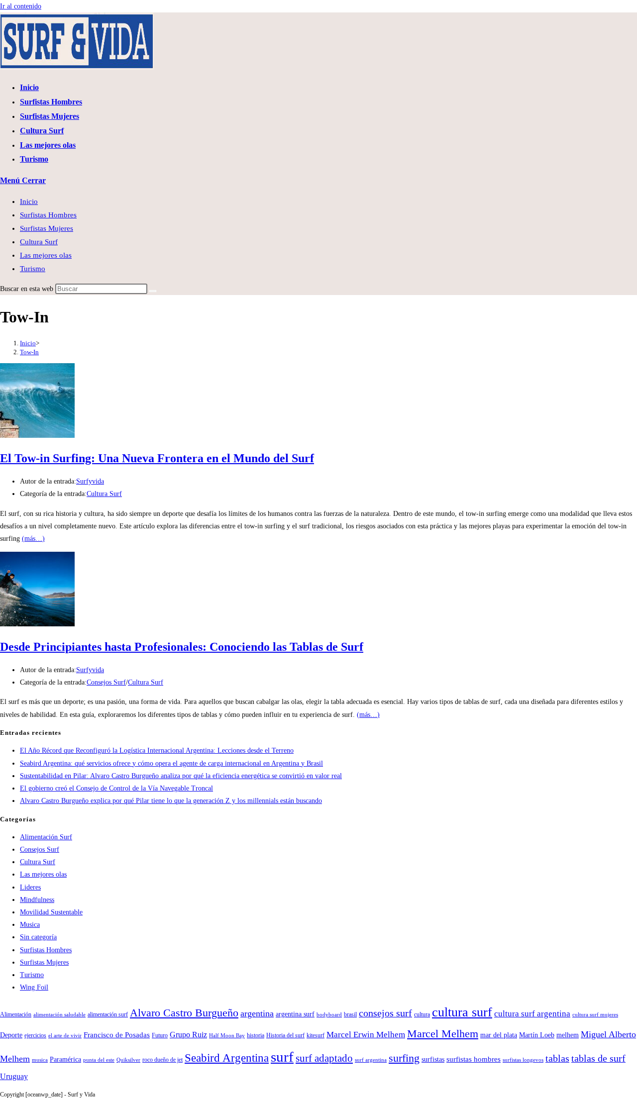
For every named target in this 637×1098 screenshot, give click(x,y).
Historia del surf (285, 1035)
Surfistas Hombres (48, 215)
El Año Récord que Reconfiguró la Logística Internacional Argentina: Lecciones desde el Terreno (157, 750)
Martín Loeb (536, 1035)
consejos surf (385, 1012)
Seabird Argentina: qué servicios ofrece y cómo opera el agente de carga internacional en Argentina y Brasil (171, 763)
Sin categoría (38, 937)
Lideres (30, 887)
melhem (567, 1035)
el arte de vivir (65, 1035)
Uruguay (14, 1076)
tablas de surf (598, 1058)
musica (40, 1060)
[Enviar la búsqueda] (152, 291)
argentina (257, 1013)
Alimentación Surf (46, 837)
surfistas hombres (473, 1059)
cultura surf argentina (532, 1013)
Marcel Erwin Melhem (365, 1034)
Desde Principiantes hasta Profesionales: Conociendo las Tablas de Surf (181, 646)
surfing (404, 1058)
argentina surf (295, 1014)
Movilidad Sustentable (51, 912)
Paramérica (65, 1059)
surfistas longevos (523, 1060)
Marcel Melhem (442, 1034)
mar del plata (498, 1035)
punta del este (98, 1060)
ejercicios (35, 1035)
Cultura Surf (39, 242)
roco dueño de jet (162, 1059)
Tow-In (29, 352)
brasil (350, 1014)
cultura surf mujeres (595, 1014)
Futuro (160, 1035)
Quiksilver (128, 1060)
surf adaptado (324, 1058)
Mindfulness (37, 899)
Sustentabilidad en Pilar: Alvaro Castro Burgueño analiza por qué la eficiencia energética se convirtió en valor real (181, 776)
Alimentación (15, 1014)
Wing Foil (34, 987)
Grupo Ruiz (188, 1034)
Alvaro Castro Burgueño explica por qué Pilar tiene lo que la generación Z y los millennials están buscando (171, 800)
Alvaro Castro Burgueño (184, 1013)
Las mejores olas (46, 255)
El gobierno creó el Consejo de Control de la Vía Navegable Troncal (116, 788)
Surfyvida (90, 481)
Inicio (29, 201)
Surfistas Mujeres (46, 228)
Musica (30, 924)
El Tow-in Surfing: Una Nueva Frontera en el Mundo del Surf (157, 458)
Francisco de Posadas (117, 1034)
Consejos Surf (106, 682)
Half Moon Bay (227, 1035)
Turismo (32, 269)
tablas (557, 1058)
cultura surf (462, 1011)
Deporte (11, 1035)
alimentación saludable (59, 1014)
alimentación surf (108, 1014)
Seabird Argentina (227, 1057)
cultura (422, 1014)
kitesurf (315, 1035)
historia (255, 1035)
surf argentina (371, 1060)
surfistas (433, 1059)
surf (282, 1057)
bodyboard (329, 1014)
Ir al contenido (20, 6)
